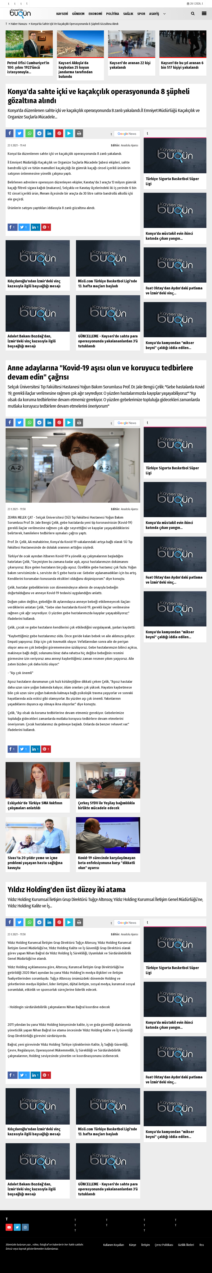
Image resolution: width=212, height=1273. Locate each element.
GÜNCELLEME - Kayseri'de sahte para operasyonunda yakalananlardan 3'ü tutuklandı (108, 341)
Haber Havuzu (19, 24)
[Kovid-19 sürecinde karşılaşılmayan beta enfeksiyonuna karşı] (108, 835)
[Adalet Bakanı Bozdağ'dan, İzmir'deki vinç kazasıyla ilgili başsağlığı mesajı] (38, 313)
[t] (164, 13)
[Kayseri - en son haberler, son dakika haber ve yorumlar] (26, 13)
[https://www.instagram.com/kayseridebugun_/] (25, 1227)
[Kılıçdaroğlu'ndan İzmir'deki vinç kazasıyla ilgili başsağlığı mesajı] (38, 258)
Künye (132, 1245)
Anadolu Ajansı (129, 145)
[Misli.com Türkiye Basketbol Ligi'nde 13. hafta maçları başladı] (108, 258)
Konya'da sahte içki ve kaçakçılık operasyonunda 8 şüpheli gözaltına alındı (74, 24)
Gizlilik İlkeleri (186, 1245)
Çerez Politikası (164, 1245)
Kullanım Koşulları (113, 1245)
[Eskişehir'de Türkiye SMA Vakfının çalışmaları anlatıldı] (38, 780)
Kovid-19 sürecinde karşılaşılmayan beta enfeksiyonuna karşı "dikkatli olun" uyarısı (106, 863)
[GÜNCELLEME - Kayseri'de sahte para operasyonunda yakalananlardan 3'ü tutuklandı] (108, 313)
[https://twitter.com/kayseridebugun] (17, 1227)
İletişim (145, 1245)
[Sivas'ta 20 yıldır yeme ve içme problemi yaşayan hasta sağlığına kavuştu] (38, 835)
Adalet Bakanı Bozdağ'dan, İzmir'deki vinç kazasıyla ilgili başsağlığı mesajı (32, 341)
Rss (202, 1245)
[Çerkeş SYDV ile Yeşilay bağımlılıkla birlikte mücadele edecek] (108, 780)
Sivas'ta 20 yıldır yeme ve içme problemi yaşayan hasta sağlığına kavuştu (35, 863)
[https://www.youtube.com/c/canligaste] (9, 1227)
